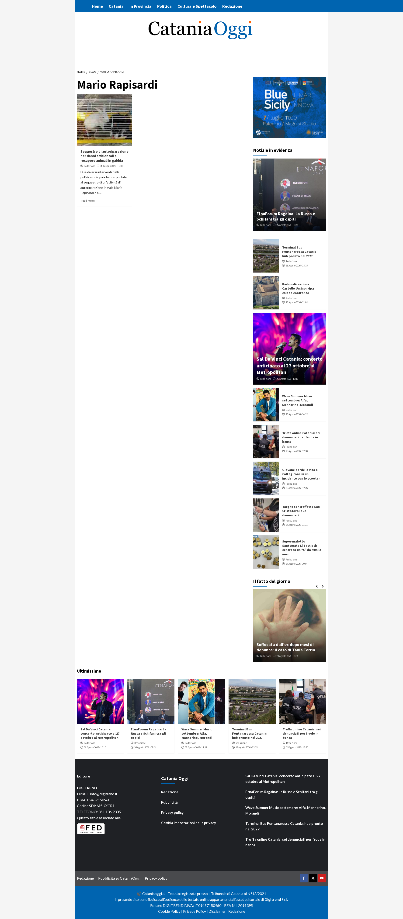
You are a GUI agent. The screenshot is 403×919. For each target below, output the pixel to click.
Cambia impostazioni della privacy (188, 823)
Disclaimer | (218, 911)
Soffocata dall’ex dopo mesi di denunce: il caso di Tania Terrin (286, 647)
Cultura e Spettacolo (196, 6)
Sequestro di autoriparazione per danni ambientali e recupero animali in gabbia (104, 156)
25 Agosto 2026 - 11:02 (297, 302)
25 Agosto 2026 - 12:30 (297, 451)
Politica (164, 6)
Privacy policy (172, 812)
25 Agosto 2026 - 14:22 (297, 414)
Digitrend (272, 899)
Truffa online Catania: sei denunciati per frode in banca (301, 437)
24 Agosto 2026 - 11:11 (297, 524)
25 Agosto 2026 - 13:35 (297, 265)
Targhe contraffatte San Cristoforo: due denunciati (301, 510)
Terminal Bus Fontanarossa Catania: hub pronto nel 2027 (299, 251)
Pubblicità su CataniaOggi (119, 878)
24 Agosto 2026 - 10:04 (297, 563)
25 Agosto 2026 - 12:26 (297, 488)
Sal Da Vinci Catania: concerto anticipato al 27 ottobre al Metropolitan (290, 365)
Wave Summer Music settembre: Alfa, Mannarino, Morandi (297, 400)
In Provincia (140, 6)
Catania (116, 6)
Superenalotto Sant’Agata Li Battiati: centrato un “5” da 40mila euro (301, 547)
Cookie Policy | (170, 911)
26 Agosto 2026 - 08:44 (287, 225)
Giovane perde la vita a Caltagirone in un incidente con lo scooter (301, 474)
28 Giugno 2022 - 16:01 (111, 166)
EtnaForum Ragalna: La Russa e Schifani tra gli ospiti (286, 216)
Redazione (232, 6)
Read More (87, 200)
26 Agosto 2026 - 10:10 (287, 378)
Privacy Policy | (195, 911)
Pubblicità (169, 802)
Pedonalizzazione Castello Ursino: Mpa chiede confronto (298, 288)
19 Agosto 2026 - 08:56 (287, 656)
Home (97, 6)
